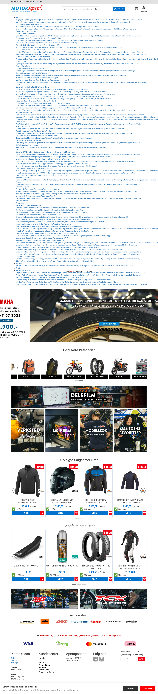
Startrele (134, 171)
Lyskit (43, 47)
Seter (106, 29)
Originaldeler (20, 68)
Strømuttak (85, 47)
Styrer (80, 191)
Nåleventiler (31, 24)
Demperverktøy (29, 143)
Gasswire (111, 52)
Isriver (95, 254)
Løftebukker (43, 103)
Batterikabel (122, 20)
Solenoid (48, 47)
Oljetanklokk (67, 243)
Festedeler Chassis (42, 29)
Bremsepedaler (29, 117)
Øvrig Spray (26, 66)
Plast (18, 129)
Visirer (97, 280)
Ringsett (91, 243)
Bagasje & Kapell (22, 20)
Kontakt (52, 171)
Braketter (37, 27)
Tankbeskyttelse (40, 131)
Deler (61, 105)
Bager (28, 273)
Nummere (93, 96)
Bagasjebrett (32, 20)
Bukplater (49, 159)
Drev (23, 166)
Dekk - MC (29, 36)
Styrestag (26, 173)
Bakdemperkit (30, 54)
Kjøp (26, 579)
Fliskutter (46, 189)
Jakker (82, 275)
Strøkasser (98, 157)
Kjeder (101, 40)
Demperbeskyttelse (27, 129)
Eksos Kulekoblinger (39, 240)
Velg (26, 513)
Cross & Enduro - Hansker (36, 277)
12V (105, 20)
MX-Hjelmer (67, 280)
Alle (92, 54)
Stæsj (18, 252)
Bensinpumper (81, 22)
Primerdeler (60, 212)
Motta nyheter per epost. (130, 652)
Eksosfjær (39, 108)
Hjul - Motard (86, 99)
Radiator (98, 129)
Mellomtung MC (76, 266)
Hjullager (77, 115)
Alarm (29, 45)
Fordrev (68, 40)
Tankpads (113, 75)
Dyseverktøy (59, 80)
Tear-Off (142, 273)
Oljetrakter (91, 82)
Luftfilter (141, 59)
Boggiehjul (67, 254)
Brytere (46, 45)
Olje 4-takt (124, 64)
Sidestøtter (43, 38)
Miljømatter (76, 75)
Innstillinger (131, 688)
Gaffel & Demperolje (81, 64)
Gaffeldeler (70, 115)
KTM (35, 68)
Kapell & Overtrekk (44, 20)
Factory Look (67, 75)
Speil (28, 31)
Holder (60, 159)
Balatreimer (38, 254)
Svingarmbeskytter (27, 131)
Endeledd (74, 173)
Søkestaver (108, 282)
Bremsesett (68, 94)
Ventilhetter (124, 36)
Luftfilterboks (60, 129)
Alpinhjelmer (26, 280)
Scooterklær (60, 282)
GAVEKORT (30, 2)
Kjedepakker (94, 40)
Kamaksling (78, 59)
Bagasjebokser (40, 159)
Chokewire (78, 110)
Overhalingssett (57, 119)
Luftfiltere (43, 212)
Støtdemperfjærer (75, 54)
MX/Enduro (68, 284)
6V (117, 20)
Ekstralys (34, 171)
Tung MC (85, 266)
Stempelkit (132, 119)
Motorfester (52, 243)
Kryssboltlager (122, 59)
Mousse (105, 99)
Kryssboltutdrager (54, 82)
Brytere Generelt (36, 168)
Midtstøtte (77, 29)
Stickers (40, 101)
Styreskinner (54, 233)
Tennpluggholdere (63, 261)
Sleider (104, 254)
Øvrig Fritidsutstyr (108, 275)
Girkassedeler (53, 166)
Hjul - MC (94, 36)
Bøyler (27, 29)
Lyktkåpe (68, 129)
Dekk (27, 164)
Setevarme (59, 161)
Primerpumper (69, 212)
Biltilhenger (83, 252)
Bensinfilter (38, 22)
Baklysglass (46, 226)
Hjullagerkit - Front (54, 54)
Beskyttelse (29, 27)
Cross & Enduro (21, 275)
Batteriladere (131, 20)
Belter (59, 152)
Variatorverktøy (109, 198)
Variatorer (57, 224)
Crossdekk (29, 99)
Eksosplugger (34, 43)
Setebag (71, 20)
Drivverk (19, 40)
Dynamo (28, 47)
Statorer (64, 47)
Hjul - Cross (78, 99)
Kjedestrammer (80, 222)
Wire (113, 94)
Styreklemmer (99, 71)
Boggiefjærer (59, 254)
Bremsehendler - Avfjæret (54, 52)
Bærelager (28, 240)
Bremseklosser (55, 27)
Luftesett (96, 143)
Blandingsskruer (102, 22)
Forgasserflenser (33, 212)
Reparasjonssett (99, 94)
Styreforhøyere (63, 191)
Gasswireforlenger (74, 247)
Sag (88, 198)
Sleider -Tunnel (112, 254)
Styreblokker (38, 249)
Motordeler (20, 57)
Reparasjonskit (88, 27)
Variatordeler (48, 224)
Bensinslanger (91, 22)
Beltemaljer (26, 222)
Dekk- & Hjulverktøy (43, 80)
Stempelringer (141, 119)
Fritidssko (33, 284)
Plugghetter (31, 75)
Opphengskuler (95, 173)
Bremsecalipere (47, 94)
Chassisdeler (20, 29)
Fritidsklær (52, 275)
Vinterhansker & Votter (63, 277)
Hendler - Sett (126, 52)
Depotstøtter (34, 38)
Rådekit (96, 243)
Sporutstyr (89, 236)
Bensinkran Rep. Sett (68, 22)
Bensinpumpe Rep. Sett (71, 154)
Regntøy (47, 282)
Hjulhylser (101, 36)
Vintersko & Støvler (107, 284)
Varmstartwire (95, 92)
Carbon (32, 29)
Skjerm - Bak (128, 29)
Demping (23, 108)
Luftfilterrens (108, 64)
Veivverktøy (124, 82)
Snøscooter (20, 203)
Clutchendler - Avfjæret (91, 52)
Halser (140, 275)
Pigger (118, 36)
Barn (32, 266)
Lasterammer (39, 161)
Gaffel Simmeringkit (58, 115)
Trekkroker (108, 161)
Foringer (81, 173)
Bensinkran (56, 22)
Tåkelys (108, 47)
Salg (13, 658)
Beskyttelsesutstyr (48, 273)
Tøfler (98, 284)
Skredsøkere (94, 282)
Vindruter (121, 161)
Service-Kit (131, 64)
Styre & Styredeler (22, 71)
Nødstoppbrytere (97, 171)
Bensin (18, 154)
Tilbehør (139, 20)
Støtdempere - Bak (125, 254)
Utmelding (139, 655)
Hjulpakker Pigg (39, 164)
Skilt (28, 252)
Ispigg (107, 36)
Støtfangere (93, 161)
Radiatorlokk (84, 119)
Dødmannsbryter (35, 71)
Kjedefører (86, 40)
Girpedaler (132, 117)
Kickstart (147, 117)
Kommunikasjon (57, 280)
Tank (23, 33)
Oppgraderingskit (45, 119)
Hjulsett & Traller (41, 236)
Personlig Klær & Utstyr (24, 270)
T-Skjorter (98, 275)
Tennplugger (40, 75)
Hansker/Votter (21, 277)
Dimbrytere (29, 229)
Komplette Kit (30, 33)
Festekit (51, 43)
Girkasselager (80, 105)
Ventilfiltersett (74, 219)
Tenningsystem (21, 75)
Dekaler (19, 33)
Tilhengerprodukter (134, 252)
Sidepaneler (105, 129)
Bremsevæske (33, 64)
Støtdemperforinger (28, 256)
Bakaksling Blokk (28, 40)
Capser (63, 275)
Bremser (32, 80)
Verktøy (19, 80)
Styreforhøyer (89, 71)
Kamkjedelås (87, 59)
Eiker (77, 36)
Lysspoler (87, 171)
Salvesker (64, 20)
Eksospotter (43, 43)
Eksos (18, 43)
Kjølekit (102, 59)
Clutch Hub (28, 57)
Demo (94, 266)
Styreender (80, 71)
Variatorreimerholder (77, 261)
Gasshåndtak (56, 247)
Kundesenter (17, 2)
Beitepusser (38, 189)
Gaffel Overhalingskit (43, 115)
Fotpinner (52, 29)
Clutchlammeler (55, 59)
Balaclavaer (133, 275)
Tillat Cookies (147, 688)
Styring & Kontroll (22, 191)
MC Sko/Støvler (58, 284)
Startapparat (114, 243)
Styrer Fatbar (127, 71)
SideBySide (26, 266)
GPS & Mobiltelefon (23, 50)
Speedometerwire (31, 224)
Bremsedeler (20, 27)
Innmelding (126, 655)
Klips (106, 59)
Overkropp (134, 284)
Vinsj (126, 161)
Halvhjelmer (39, 280)
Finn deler (120, 9)
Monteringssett (51, 136)
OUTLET (40, 2)
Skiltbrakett (119, 29)
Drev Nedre (47, 222)
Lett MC (67, 266)
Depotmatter (40, 143)
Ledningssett (36, 47)
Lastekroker (43, 78)
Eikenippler (71, 36)
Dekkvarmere (45, 99)
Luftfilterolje (107, 124)
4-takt (112, 266)
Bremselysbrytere (56, 226)
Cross (18, 85)
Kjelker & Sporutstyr (73, 236)
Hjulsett (50, 236)
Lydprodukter (69, 171)
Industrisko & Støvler (44, 284)
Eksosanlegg (24, 43)
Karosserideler (28, 161)
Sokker (82, 284)
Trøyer (46, 275)
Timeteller (37, 73)
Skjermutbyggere (69, 161)
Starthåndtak (148, 243)
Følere (72, 59)
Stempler (150, 119)
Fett (53, 64)
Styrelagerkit (109, 71)
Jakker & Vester (38, 275)
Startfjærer (139, 243)
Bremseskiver (66, 27)
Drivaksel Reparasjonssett (77, 166)
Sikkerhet (86, 282)
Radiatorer (76, 119)
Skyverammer (76, 157)
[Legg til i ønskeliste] (42, 513)
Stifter (69, 47)
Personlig (23, 252)
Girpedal (118, 52)
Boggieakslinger (48, 254)
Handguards (53, 71)
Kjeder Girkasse (69, 222)
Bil (132, 266)
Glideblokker (88, 254)
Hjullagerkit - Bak (41, 54)
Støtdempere (118, 173)
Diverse (60, 75)
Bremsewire (23, 201)
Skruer (82, 75)
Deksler (125, 117)
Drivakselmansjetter (40, 166)
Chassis (19, 159)
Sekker (32, 273)
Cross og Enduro (53, 266)
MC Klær (19, 282)
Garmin (21, 236)
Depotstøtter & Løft (23, 38)
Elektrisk (19, 168)
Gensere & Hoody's (73, 275)
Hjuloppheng (20, 54)
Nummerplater (89, 129)
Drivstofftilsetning (45, 64)
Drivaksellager (103, 54)
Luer (86, 275)
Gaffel (36, 129)
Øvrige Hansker (77, 277)
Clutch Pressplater (38, 57)
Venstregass (132, 191)
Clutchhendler (87, 110)
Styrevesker (87, 191)
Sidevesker (78, 20)
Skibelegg (27, 233)
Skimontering (44, 233)
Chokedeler (112, 22)
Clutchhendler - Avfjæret (101, 110)
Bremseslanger (77, 27)
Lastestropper (53, 78)
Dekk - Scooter (54, 36)
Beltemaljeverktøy (28, 259)
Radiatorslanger (94, 119)
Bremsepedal (69, 52)
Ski (23, 233)
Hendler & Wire (21, 52)
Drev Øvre (54, 222)
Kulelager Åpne (128, 54)
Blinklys (41, 45)
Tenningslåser (94, 47)
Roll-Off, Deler (117, 273)
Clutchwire (104, 52)
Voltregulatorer (116, 47)
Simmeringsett (122, 119)
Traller (64, 236)
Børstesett (53, 45)
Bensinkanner (47, 22)
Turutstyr (33, 252)
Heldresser (35, 282)
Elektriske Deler (21, 45)
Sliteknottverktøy (91, 259)
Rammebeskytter (97, 29)
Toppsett (141, 180)
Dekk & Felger (21, 36)
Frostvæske (70, 64)
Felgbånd (82, 36)
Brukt (36, 266)
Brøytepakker (59, 157)
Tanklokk (39, 24)
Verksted (14, 660)
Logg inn (144, 11)
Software (40, 68)
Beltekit (54, 152)
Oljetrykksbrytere (32, 119)
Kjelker (83, 236)
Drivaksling (29, 166)
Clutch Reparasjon (63, 117)
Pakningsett (67, 119)
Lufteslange (75, 92)
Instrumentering (44, 171)
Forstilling (19, 173)
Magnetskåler (66, 82)
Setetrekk (111, 29)
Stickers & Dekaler (103, 75)
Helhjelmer (47, 280)
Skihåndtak (35, 233)
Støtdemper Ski (71, 233)
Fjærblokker (79, 254)
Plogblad (67, 157)
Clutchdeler (39, 222)
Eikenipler (53, 99)
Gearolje (92, 64)
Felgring (88, 36)
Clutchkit (36, 59)
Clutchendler (78, 52)
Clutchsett (119, 117)
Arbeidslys (26, 168)
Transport (51, 38)
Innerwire (134, 52)
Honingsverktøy (33, 82)
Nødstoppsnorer (109, 171)
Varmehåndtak (28, 73)
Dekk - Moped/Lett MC (41, 36)
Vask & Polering (123, 245)
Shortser (91, 275)
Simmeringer (118, 180)
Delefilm (19, 268)
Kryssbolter (112, 59)
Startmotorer (56, 47)
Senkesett (64, 54)
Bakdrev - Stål (54, 40)
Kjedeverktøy (43, 82)
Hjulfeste (26, 78)
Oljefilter (154, 59)
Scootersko (76, 284)
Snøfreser (90, 157)
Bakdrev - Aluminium (41, 40)
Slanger (138, 36)
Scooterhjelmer (77, 280)
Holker (60, 71)
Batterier (101, 20)
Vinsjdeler (131, 161)
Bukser (29, 275)
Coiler (23, 47)
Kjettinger (56, 164)
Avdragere (25, 80)
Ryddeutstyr (29, 189)
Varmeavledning (71, 43)
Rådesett (114, 119)
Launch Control (111, 115)
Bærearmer (34, 173)
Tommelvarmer (111, 191)
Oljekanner (84, 82)
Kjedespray (99, 64)
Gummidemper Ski (60, 231)
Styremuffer (73, 191)
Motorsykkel (42, 266)
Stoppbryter (76, 47)
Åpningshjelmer (105, 280)
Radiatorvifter (105, 119)
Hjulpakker (49, 164)
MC (17, 17)
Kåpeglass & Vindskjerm (64, 29)
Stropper (82, 194)
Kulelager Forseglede (115, 54)
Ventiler (23, 61)
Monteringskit (56, 20)
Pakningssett (87, 180)
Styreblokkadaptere (26, 249)
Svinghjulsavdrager (97, 198)
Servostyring (53, 191)
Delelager (14, 663)
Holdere (36, 50)
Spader (101, 282)
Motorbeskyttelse (77, 129)
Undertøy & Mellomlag (122, 284)
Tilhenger (54, 194)
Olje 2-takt (116, 64)
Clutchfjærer (28, 59)
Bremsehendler (39, 52)
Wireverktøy (141, 82)
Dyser (119, 22)
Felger (31, 164)
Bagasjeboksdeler (28, 159)
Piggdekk (112, 36)
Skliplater (23, 31)
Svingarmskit (133, 115)
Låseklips (147, 59)
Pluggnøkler (99, 82)
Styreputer (118, 71)
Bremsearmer (30, 215)
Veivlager (148, 180)
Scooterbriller (127, 273)
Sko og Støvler (21, 284)
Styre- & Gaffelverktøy (112, 82)
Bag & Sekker (21, 273)
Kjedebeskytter (76, 40)
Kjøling (51, 180)
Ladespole (55, 229)
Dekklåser (63, 36)
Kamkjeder (96, 59)
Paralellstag (82, 231)
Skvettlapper (80, 161)
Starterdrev (127, 180)
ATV (17, 150)
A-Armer (68, 173)
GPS (31, 50)
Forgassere (23, 24)
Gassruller (45, 71)
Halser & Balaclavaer (121, 275)
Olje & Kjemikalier (22, 64)
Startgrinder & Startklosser (74, 147)
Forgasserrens (60, 64)
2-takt (107, 266)
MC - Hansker (50, 277)
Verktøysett (133, 82)
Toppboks (94, 20)
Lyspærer (137, 54)
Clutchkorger (44, 59)
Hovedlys (42, 129)
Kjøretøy (19, 263)
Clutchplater (65, 59)
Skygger (86, 280)
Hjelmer (19, 280)
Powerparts (29, 68)
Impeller (41, 180)
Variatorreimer (63, 166)
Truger (93, 284)
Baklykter (35, 45)
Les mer (75, 690)
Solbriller (135, 273)
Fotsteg (55, 159)
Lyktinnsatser (79, 171)
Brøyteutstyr (49, 157)
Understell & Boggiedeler (25, 254)
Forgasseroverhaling (63, 92)
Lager (96, 54)
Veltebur (115, 161)
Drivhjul (61, 222)
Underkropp (142, 284)
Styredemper (71, 71)
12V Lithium (111, 20)
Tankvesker (86, 20)
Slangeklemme (90, 75)
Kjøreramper (86, 54)
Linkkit (119, 115)
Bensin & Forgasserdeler (25, 22)
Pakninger (90, 222)
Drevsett (62, 40)
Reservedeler (41, 136)
